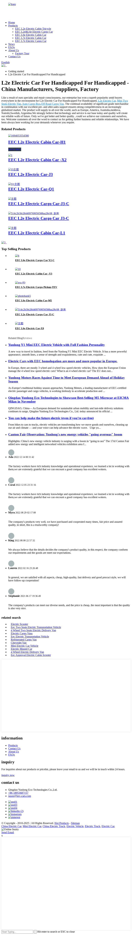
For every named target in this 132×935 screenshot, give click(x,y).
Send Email (7, 832)
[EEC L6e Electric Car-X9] (19, 323)
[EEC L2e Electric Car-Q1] (14, 184)
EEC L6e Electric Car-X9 (29, 328)
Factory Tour (22, 53)
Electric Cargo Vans (21, 633)
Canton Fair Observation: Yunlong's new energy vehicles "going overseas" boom (65, 434)
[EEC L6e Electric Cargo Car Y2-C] (17, 255)
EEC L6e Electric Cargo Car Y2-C (34, 260)
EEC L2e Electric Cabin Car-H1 (37, 142)
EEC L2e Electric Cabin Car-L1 (36, 233)
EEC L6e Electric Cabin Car (30, 34)
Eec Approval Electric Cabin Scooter (31, 655)
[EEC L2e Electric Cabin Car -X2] (10, 155)
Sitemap (75, 823)
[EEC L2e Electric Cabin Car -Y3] (18, 269)
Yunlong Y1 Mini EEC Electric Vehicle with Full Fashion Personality (56, 345)
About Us (13, 50)
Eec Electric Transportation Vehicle (30, 636)
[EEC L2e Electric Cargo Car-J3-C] (12, 198)
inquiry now (8, 775)
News (11, 44)
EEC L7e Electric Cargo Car (30, 41)
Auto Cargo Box (31, 103)
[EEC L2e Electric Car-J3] (13, 169)
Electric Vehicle (75, 826)
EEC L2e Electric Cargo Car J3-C (38, 218)
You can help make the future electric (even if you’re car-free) (51, 418)
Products (13, 25)
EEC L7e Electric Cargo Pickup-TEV (36, 287)
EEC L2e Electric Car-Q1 (31, 189)
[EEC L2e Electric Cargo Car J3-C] (33, 213)
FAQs (11, 47)
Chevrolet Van (18, 642)
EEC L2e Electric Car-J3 (30, 174)
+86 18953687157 (18, 792)
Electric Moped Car (21, 648)
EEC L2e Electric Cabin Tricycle (33, 28)
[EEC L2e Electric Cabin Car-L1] (12, 228)
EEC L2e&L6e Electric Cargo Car (34, 31)
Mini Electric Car (32, 826)
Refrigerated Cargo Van (24, 639)
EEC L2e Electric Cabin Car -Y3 (33, 273)
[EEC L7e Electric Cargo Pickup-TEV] (20, 282)
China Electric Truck (54, 826)
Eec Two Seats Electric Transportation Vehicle (36, 627)
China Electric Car (11, 826)
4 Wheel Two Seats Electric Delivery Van (33, 630)
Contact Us (14, 56)
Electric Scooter (19, 624)
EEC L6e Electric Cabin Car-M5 (33, 300)
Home (11, 22)
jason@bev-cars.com (19, 795)
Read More (15, 149)
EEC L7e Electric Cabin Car (30, 37)
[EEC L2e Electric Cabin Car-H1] (18, 135)
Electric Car (108, 826)
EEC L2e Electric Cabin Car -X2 (37, 160)
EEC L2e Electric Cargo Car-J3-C (38, 203)
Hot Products (61, 823)
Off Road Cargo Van (52, 103)
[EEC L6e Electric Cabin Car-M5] (23, 295)
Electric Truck (92, 826)
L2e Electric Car (107, 100)
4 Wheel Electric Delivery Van (27, 652)
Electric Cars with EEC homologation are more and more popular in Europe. (62, 361)
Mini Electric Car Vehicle (24, 645)
